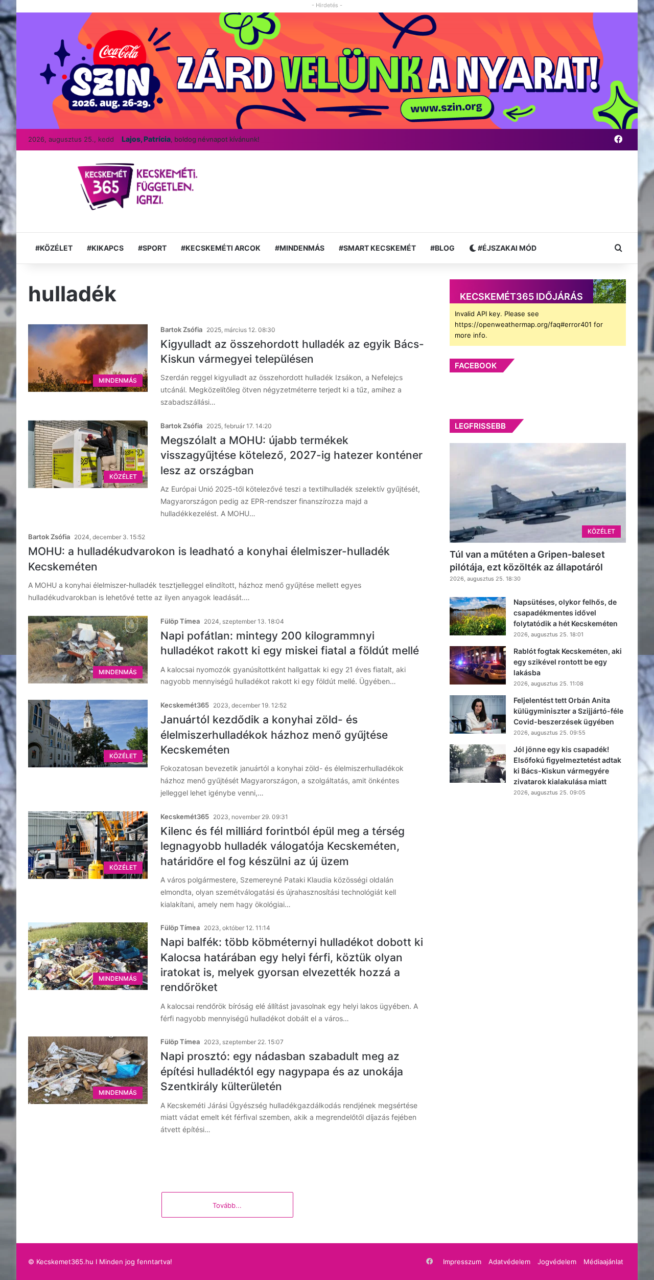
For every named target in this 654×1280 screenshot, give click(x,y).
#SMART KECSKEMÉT (377, 248)
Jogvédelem (557, 1261)
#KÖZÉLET (54, 248)
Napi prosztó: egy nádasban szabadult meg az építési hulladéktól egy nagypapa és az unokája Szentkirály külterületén (281, 1071)
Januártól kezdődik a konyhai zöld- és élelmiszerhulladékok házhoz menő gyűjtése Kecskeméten (274, 734)
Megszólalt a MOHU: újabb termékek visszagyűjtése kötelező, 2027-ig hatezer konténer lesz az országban (291, 455)
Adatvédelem (509, 1261)
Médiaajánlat (603, 1261)
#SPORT (152, 248)
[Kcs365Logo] (140, 187)
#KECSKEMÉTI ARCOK (221, 248)
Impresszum (462, 1261)
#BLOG (442, 248)
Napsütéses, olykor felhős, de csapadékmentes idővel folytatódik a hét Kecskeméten (565, 613)
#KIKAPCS (105, 248)
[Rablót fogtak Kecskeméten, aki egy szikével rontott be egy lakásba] (478, 665)
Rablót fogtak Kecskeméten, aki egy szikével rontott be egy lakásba (567, 662)
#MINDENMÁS (299, 248)
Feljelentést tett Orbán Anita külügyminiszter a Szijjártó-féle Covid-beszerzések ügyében (568, 711)
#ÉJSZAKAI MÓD (506, 248)
